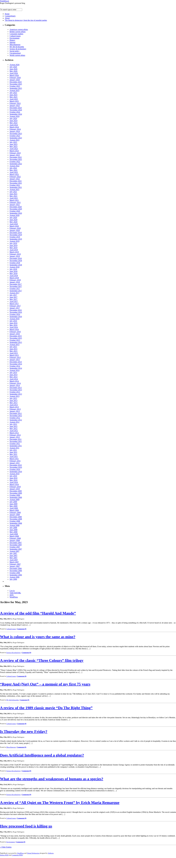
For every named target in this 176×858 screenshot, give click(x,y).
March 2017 (14, 304)
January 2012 (15, 437)
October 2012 (15, 418)
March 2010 (14, 484)
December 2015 (16, 336)
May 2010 (13, 480)
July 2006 (13, 579)
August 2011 (14, 448)
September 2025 (16, 88)
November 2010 (16, 467)
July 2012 (13, 424)
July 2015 (13, 347)
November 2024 (16, 110)
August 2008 (14, 525)
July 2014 (13, 373)
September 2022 (16, 164)
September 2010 (16, 472)
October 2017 (15, 289)
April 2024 (14, 125)
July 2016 (13, 321)
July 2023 (13, 142)
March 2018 (14, 278)
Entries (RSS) (4, 855)
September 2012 (16, 420)
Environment (14, 38)
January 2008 (15, 540)
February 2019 (15, 254)
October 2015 (15, 340)
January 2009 (15, 515)
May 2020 (13, 222)
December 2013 (16, 388)
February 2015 (15, 357)
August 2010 (14, 474)
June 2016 (13, 323)
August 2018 (14, 267)
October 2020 (15, 211)
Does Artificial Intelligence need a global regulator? (42, 755)
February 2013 (15, 409)
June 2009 (13, 504)
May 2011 (13, 454)
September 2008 (16, 523)
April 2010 (14, 482)
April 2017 (14, 301)
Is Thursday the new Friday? (23, 731)
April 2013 (14, 405)
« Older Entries (5, 847)
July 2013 (13, 398)
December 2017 (16, 284)
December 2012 (16, 413)
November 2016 (16, 312)
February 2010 (15, 487)
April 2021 (14, 198)
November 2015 (16, 338)
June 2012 (13, 426)
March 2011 (14, 459)
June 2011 (13, 452)
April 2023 (14, 149)
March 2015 (14, 355)
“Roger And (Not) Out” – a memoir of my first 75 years (45, 684)
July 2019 (13, 243)
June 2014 (13, 375)
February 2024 (15, 129)
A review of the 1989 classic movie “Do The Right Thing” (46, 708)
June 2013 (13, 401)
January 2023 (15, 155)
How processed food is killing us (26, 826)
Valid (15, 593)
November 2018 (16, 261)
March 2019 (14, 252)
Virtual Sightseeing (33, 853)
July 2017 (13, 295)
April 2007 (14, 560)
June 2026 (13, 69)
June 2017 (13, 297)
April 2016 (14, 327)
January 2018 (15, 282)
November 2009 (16, 493)
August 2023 (14, 140)
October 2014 (15, 366)
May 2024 (13, 123)
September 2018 (16, 265)
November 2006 (16, 571)
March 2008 (14, 536)
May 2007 (13, 558)
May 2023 (13, 146)
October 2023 (15, 136)
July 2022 (13, 168)
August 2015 (14, 345)
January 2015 (15, 360)
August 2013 (14, 396)
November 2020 (16, 209)
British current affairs (18, 32)
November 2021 (16, 183)
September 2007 (16, 549)
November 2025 (16, 84)
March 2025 (14, 101)
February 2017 (15, 306)
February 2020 (15, 228)
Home (7, 14)
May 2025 (13, 97)
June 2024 (13, 121)
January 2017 (15, 308)
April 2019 (14, 250)
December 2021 (16, 181)
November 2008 (16, 519)
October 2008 (15, 521)
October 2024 (15, 112)
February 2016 (15, 332)
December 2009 (16, 491)
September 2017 (16, 291)
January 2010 (15, 489)
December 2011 (16, 439)
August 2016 (14, 319)
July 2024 (13, 118)
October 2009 (15, 495)
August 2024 (14, 116)
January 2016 (15, 334)
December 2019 (16, 233)
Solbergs (51, 853)
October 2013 (15, 392)
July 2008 (13, 528)
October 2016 (15, 314)
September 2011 (16, 446)
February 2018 (15, 280)
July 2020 (13, 218)
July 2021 (13, 192)
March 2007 (14, 562)
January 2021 (15, 205)
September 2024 (16, 114)
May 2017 (13, 299)
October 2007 (15, 547)
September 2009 (16, 497)
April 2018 (14, 276)
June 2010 (13, 478)
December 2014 (16, 362)
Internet (12, 42)
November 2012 (16, 416)
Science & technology (18, 49)
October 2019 (15, 237)
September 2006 (16, 575)
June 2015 (13, 349)
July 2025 (13, 93)
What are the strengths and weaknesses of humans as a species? (51, 779)
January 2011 (15, 463)
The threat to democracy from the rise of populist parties (26, 20)
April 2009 (14, 508)
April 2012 (14, 431)
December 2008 (16, 517)
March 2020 (14, 226)
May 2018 (13, 273)
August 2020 (14, 215)
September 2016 (16, 317)
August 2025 (14, 90)
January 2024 (15, 131)
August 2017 (14, 293)
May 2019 (13, 248)
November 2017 (16, 286)
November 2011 (16, 441)
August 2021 (14, 190)
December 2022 (16, 157)
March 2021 (14, 200)
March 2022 (14, 174)
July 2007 (13, 553)
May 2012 (13, 429)
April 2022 (14, 172)
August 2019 (14, 241)
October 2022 (15, 162)
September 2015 (16, 342)
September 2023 (16, 138)
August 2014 (14, 370)
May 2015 (13, 351)
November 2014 (16, 364)
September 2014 (16, 368)
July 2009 (13, 502)
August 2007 (14, 551)
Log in (12, 591)
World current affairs (17, 55)
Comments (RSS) (17, 855)
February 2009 (15, 512)
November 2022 (16, 159)
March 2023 (14, 151)
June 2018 (13, 271)
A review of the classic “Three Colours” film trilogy (41, 660)
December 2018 (16, 258)
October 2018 (15, 263)
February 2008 (15, 538)
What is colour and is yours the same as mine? (37, 637)
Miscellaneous (15, 45)
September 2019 (16, 239)
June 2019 (13, 245)
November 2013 (16, 390)
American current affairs (19, 29)
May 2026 (13, 71)
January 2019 (15, 256)
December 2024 (16, 108)
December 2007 (16, 543)
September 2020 (16, 213)
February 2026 (15, 78)
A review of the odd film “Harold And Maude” (38, 613)
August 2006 (14, 577)
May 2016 (13, 325)
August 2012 (14, 422)
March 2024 (14, 127)
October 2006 (15, 573)
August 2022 (14, 166)
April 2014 (14, 379)
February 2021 (15, 202)
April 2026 (14, 73)
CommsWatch (10, 16)
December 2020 (16, 207)
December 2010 (16, 465)
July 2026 (13, 67)
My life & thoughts (17, 47)
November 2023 (16, 134)
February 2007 (15, 564)
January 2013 (15, 411)
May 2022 (13, 170)
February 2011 (15, 461)
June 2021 (13, 194)
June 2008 (13, 530)
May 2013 (13, 403)
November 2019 (16, 235)
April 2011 (14, 456)
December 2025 (16, 82)
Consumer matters (16, 34)
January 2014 (15, 385)
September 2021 (16, 187)
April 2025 (14, 99)
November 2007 (16, 545)
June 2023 (13, 144)
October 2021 (15, 185)
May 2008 (13, 532)
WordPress (14, 597)
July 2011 (13, 450)
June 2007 (13, 556)
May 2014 (13, 377)
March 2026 (14, 75)
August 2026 (14, 65)
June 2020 (13, 220)
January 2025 (15, 106)
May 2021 (13, 196)
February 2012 (15, 435)
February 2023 (15, 153)
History (12, 40)
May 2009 (13, 506)
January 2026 (15, 80)
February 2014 (15, 383)
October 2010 (15, 469)
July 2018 (13, 269)
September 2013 (16, 394)
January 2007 (15, 566)
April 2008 (14, 534)
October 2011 (15, 444)
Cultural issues (15, 36)
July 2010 (13, 476)
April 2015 (14, 353)
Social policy (14, 51)
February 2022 (15, 177)
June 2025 (13, 95)
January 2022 (15, 179)
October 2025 (15, 86)
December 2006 (16, 568)
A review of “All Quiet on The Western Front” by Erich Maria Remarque (59, 802)
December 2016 (16, 310)
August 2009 (14, 500)
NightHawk (4, 1)
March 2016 (14, 329)
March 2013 (14, 407)
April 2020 (14, 224)
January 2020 (15, 230)
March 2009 (14, 510)
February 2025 (15, 103)
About (7, 18)
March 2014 (14, 381)
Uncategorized (15, 53)
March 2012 (14, 433)
